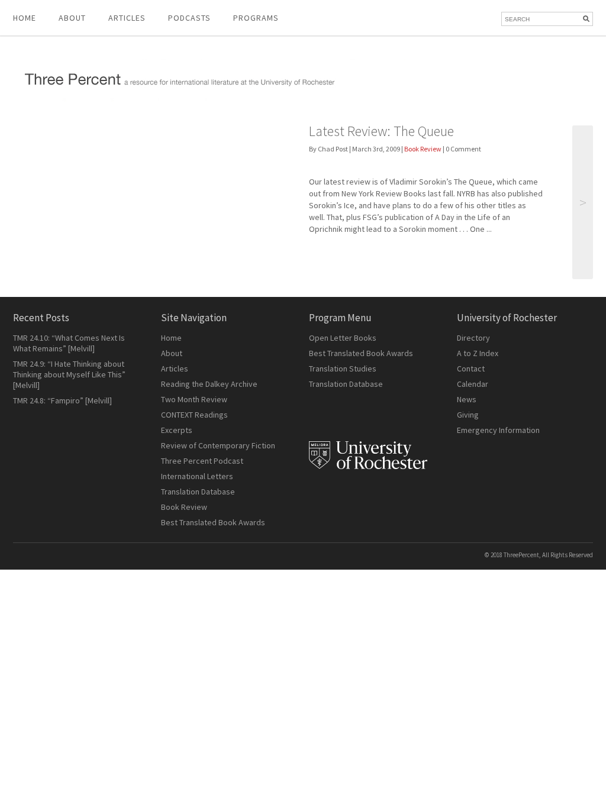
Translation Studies (342, 368)
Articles (174, 368)
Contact (471, 368)
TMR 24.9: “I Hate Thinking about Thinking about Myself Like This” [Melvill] (69, 374)
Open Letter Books (342, 337)
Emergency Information (498, 430)
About (72, 17)
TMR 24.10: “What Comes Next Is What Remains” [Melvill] (69, 343)
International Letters (197, 476)
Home (24, 17)
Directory (473, 337)
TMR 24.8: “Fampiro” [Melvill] (62, 400)
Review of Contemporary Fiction (218, 445)
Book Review (422, 148)
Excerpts (176, 430)
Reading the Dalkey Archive (209, 384)
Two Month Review (194, 399)
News (466, 399)
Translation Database (198, 491)
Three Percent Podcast (202, 460)
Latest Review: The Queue (381, 131)
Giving (468, 414)
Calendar (472, 384)
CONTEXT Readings (194, 414)
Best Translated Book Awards (213, 522)
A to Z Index (477, 353)
